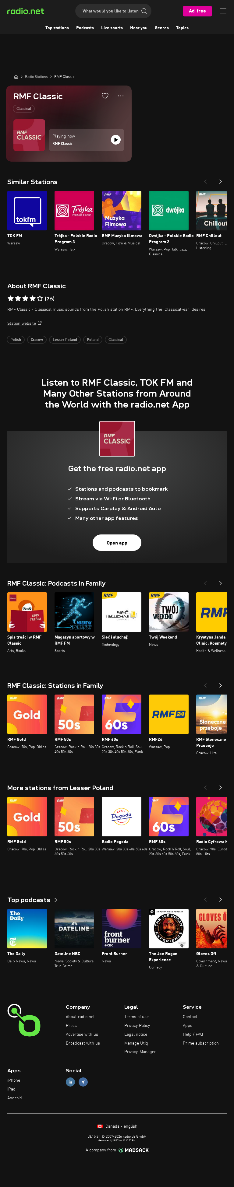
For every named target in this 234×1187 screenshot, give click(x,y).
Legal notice (135, 1034)
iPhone (13, 1080)
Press (71, 1026)
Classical (23, 109)
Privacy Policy (137, 1026)
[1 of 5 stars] (10, 298)
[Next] (220, 180)
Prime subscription (201, 1043)
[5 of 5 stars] (40, 298)
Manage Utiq (136, 1043)
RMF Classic (62, 144)
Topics (182, 28)
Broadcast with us (83, 1043)
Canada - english (120, 1126)
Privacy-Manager (140, 1052)
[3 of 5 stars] (25, 298)
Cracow (37, 340)
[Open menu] (223, 11)
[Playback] (116, 140)
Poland (93, 340)
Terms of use (136, 1017)
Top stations (57, 28)
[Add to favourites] (105, 95)
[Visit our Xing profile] (83, 1082)
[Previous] (205, 180)
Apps (187, 1026)
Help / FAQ (193, 1034)
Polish (15, 340)
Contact (190, 1017)
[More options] (120, 96)
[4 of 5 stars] (32, 298)
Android (14, 1098)
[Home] (16, 76)
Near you (138, 28)
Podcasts (85, 28)
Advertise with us (82, 1034)
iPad (11, 1089)
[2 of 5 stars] (18, 298)
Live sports (112, 28)
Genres (162, 28)
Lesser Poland (65, 340)
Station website (21, 323)
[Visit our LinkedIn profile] (70, 1082)
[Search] (144, 11)
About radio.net (80, 1017)
